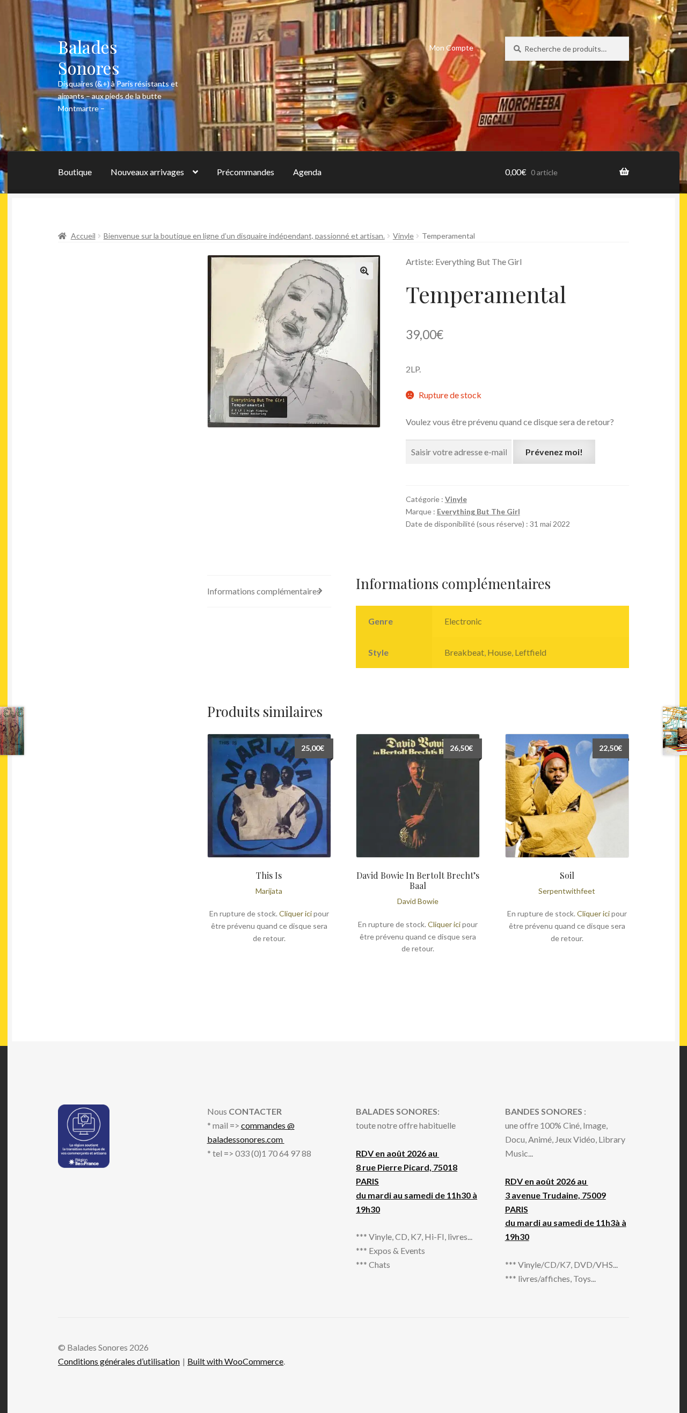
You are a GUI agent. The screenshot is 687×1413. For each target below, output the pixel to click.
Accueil (83, 235)
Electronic (463, 621)
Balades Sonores (89, 57)
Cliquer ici (295, 913)
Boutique (75, 172)
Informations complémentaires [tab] (263, 591)
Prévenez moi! (554, 452)
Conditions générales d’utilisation (119, 1361)
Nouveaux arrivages (147, 172)
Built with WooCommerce (235, 1361)
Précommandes (245, 172)
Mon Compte (451, 47)
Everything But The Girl (478, 511)
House (499, 652)
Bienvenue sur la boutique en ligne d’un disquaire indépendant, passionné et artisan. (244, 235)
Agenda (307, 172)
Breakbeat (464, 652)
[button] (364, 270)
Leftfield (530, 652)
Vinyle (403, 235)
